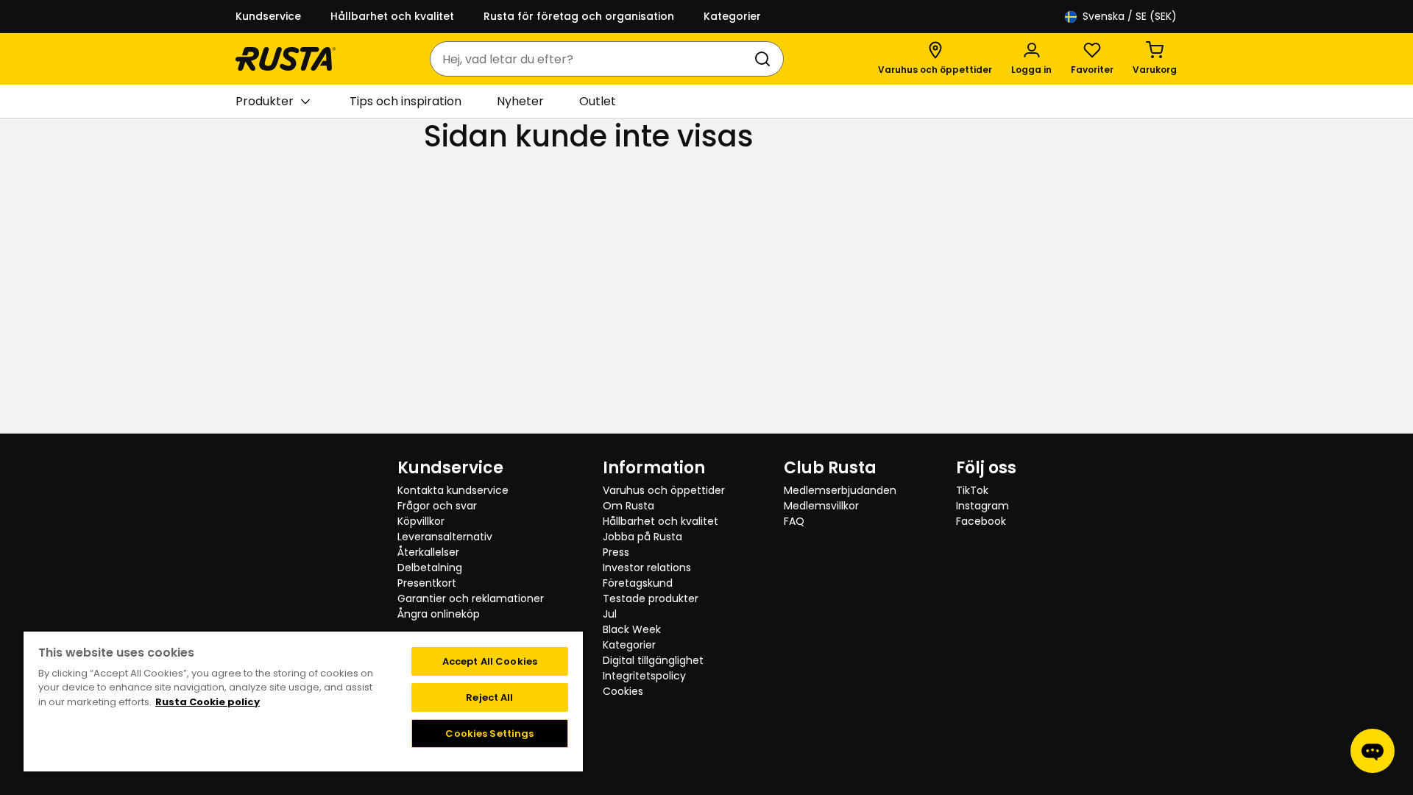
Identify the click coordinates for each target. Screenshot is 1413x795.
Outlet (597, 101)
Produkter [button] (265, 101)
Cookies (623, 691)
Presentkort (426, 583)
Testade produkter (650, 598)
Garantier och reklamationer (470, 598)
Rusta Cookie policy (207, 702)
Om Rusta (628, 505)
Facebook (981, 521)
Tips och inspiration (405, 101)
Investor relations (647, 567)
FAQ (794, 521)
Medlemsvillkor (821, 505)
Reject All (489, 697)
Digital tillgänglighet (653, 660)
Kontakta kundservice (453, 490)
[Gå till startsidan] (286, 59)
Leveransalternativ (444, 536)
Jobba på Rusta (642, 536)
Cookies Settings (489, 734)
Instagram (982, 505)
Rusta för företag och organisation (579, 16)
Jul (610, 614)
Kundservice (268, 16)
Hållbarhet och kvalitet (392, 16)
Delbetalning (429, 567)
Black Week (632, 629)
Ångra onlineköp (438, 614)
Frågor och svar (437, 505)
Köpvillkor (421, 521)
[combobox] (592, 59)
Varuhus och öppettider (664, 490)
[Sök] (765, 59)
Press (616, 552)
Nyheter (520, 101)
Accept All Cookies (489, 661)
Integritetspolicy (644, 675)
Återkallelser (428, 552)
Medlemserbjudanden (840, 490)
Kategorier (732, 16)
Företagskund (638, 583)
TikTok (972, 490)
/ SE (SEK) (1130, 16)
